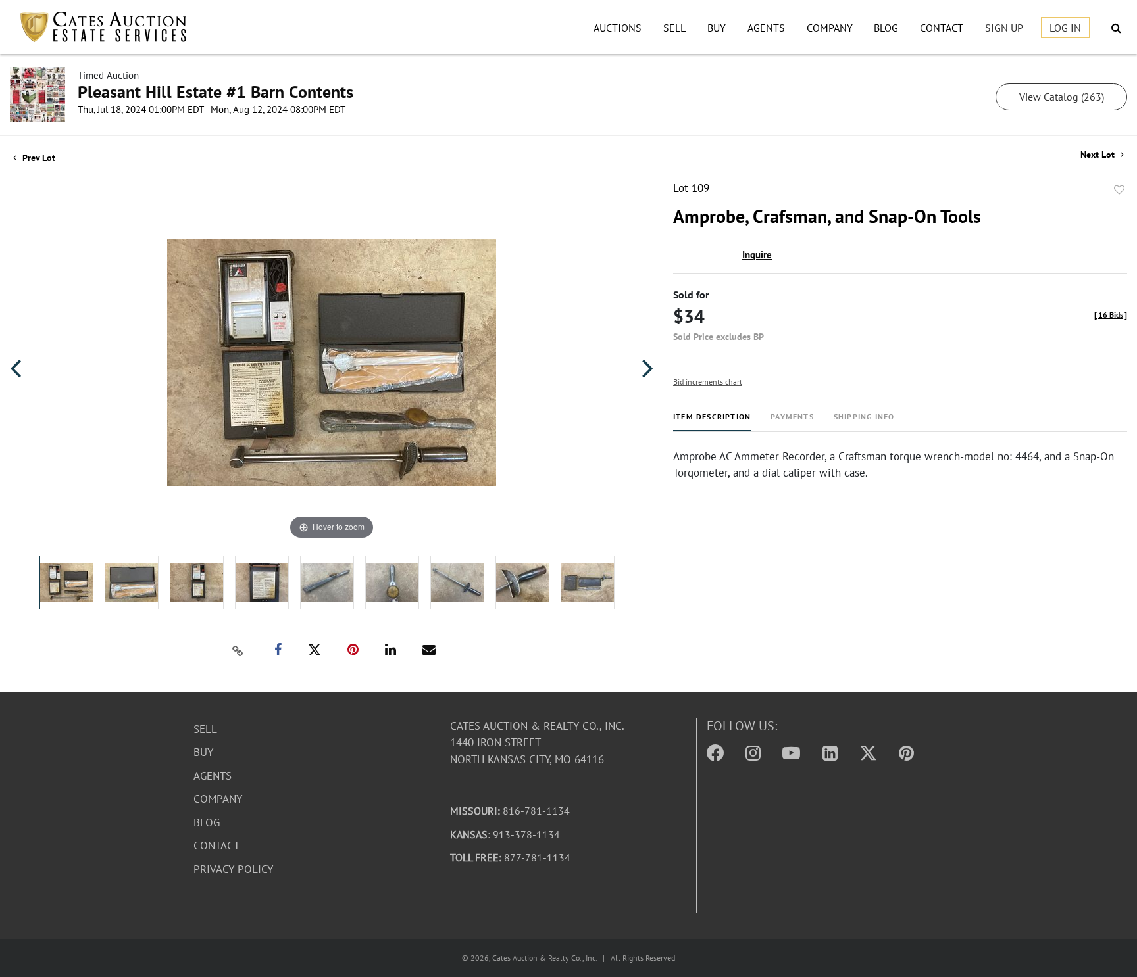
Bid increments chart (707, 382)
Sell (674, 27)
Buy (716, 27)
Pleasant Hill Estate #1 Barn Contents (215, 92)
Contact (941, 27)
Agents (766, 27)
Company (830, 27)
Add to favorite (1119, 190)
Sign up (1004, 27)
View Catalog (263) (1061, 96)
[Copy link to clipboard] (238, 650)
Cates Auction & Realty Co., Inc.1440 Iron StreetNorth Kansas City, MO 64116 (537, 743)
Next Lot (1098, 154)
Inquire (757, 255)
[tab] (712, 421)
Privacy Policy (233, 869)
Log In (1065, 27)
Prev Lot (37, 158)
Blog (886, 27)
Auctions (618, 27)
